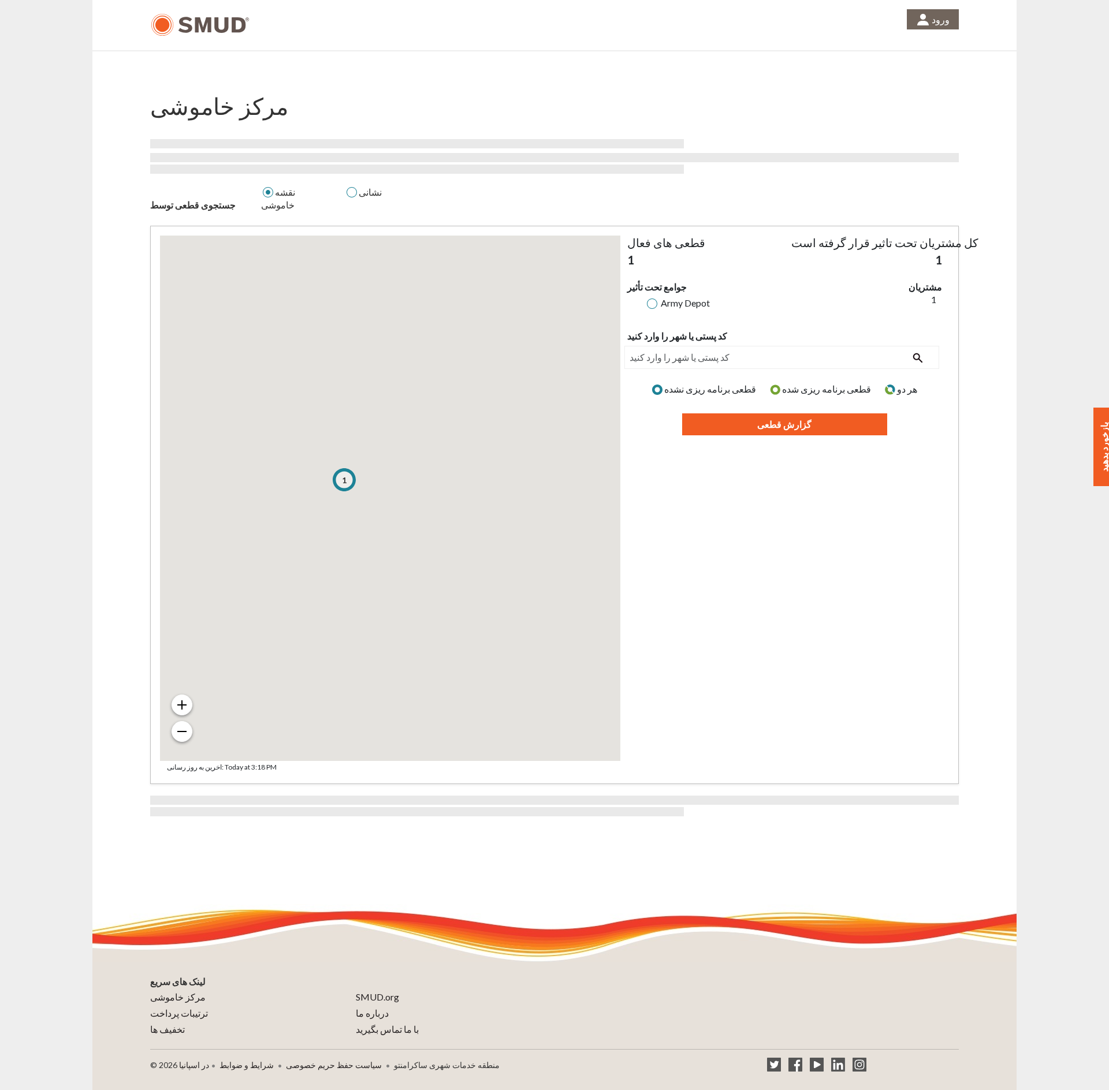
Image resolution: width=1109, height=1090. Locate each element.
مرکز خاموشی (178, 996)
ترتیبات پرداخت (179, 1012)
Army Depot (685, 302)
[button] (344, 479)
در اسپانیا (194, 1065)
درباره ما (372, 1012)
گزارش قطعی (784, 424)
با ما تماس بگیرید (387, 1029)
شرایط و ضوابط (246, 1065)
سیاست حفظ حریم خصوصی (334, 1065)
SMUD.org (377, 996)
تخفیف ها (167, 1029)
